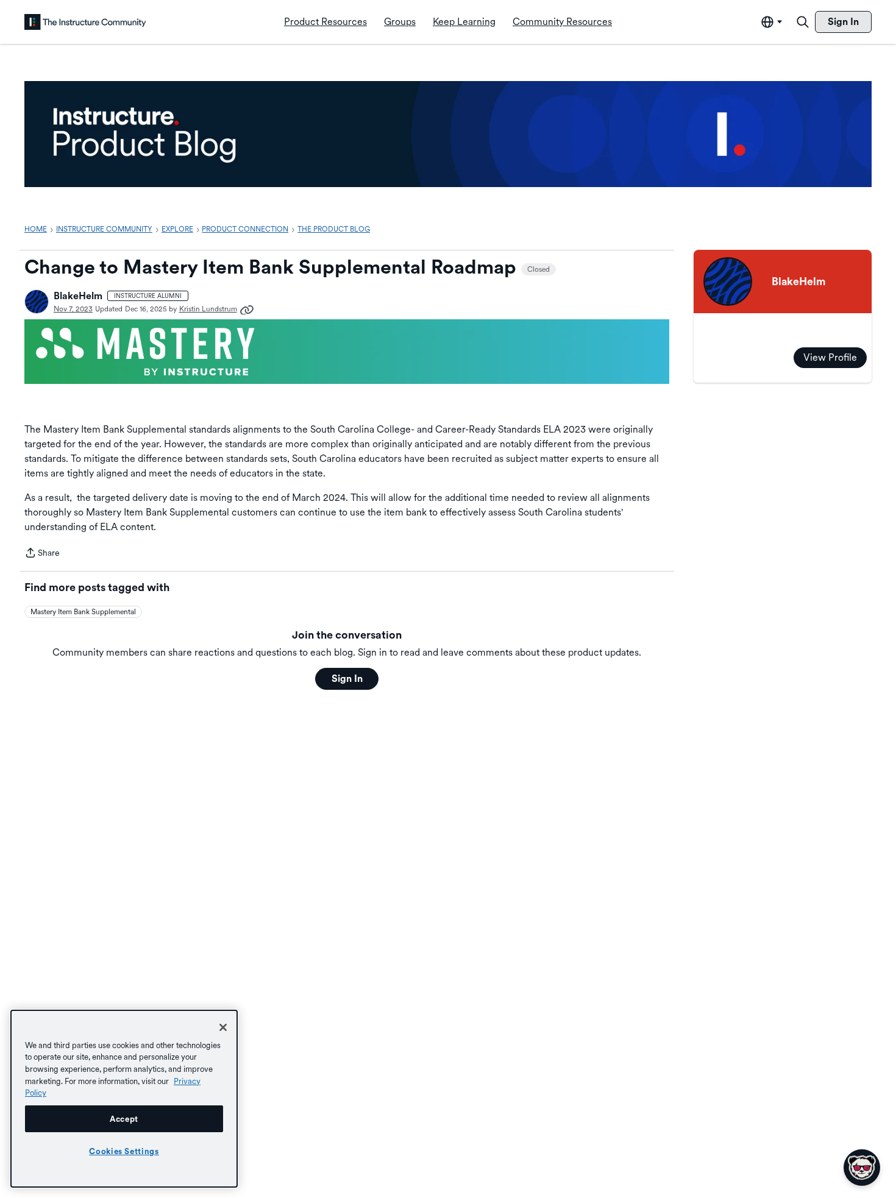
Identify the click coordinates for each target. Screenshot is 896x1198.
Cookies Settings (124, 1151)
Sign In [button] (347, 678)
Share (42, 554)
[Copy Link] (247, 308)
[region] (124, 1098)
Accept (124, 1119)
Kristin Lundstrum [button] (208, 309)
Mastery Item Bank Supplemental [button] (83, 612)
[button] (36, 301)
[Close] (223, 1027)
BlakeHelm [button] (78, 296)
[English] (85, 22)
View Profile (830, 357)
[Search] (803, 22)
